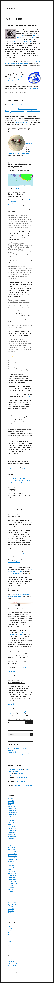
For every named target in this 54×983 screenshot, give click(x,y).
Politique (10, 940)
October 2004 (12, 903)
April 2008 (11, 824)
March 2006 (11, 871)
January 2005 (12, 897)
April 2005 (11, 891)
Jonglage (12, 490)
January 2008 (12, 830)
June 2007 (11, 842)
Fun (9, 934)
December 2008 (12, 812)
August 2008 (11, 816)
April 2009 (11, 804)
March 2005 (11, 893)
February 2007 (12, 850)
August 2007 (11, 838)
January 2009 (12, 810)
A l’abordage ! (12, 752)
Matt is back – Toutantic (15, 769)
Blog (16, 92)
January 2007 (12, 852)
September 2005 (12, 883)
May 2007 (11, 844)
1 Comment (24, 661)
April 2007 (11, 846)
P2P (9, 938)
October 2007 (12, 834)
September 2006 (12, 859)
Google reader (14, 517)
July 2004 (10, 907)
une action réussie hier (28, 141)
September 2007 (12, 836)
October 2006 (12, 857)
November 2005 (12, 879)
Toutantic (10, 8)
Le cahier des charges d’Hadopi (17, 756)
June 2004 (11, 908)
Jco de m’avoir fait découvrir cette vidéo (21, 105)
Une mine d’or (14, 591)
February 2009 (12, 808)
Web (9, 946)
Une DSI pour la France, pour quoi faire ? (19, 748)
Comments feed (12, 963)
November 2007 (12, 832)
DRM (9, 932)
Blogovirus (12, 663)
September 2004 (12, 905)
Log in (10, 959)
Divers (10, 930)
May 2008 (11, 822)
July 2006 (10, 863)
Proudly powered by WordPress (21, 973)
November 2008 (12, 814)
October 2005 (12, 881)
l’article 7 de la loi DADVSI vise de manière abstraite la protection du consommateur (20, 202)
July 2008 (10, 818)
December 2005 (12, 877)
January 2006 (12, 875)
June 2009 (11, 800)
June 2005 (11, 887)
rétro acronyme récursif (23, 122)
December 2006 (12, 853)
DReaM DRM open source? (21, 25)
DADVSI (20, 719)
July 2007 (10, 840)
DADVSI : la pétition (16, 682)
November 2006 (12, 855)
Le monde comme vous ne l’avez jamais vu (19, 166)
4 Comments (24, 192)
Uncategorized (12, 944)
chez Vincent (16, 188)
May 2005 (11, 889)
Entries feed (11, 961)
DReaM (32, 37)
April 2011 (11, 799)
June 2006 (11, 865)
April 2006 (11, 869)
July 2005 (10, 885)
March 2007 (11, 848)
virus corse (23, 667)
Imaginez (11, 750)
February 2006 (12, 873)
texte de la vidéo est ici (17, 110)
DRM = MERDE (14, 100)
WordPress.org (12, 965)
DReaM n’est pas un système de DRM (21, 41)
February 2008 (12, 828)
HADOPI (10, 936)
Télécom (10, 942)
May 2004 (11, 910)
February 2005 (12, 895)
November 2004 (12, 901)
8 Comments (24, 514)
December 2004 (12, 899)
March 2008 (11, 826)
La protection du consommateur (15, 195)
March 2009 (11, 806)
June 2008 (11, 820)
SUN (22, 35)
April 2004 (11, 912)
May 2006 (11, 867)
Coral (22, 77)
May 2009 (11, 802)
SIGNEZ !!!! (11, 704)
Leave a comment (22, 92)
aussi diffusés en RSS (14, 573)
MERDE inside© (33, 88)
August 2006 (11, 861)
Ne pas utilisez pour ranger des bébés (18, 754)
